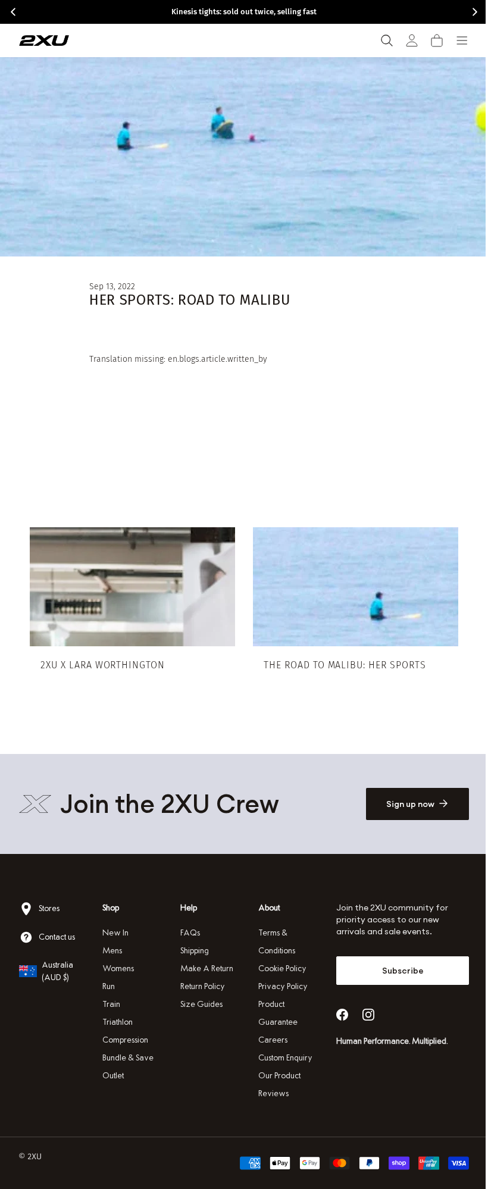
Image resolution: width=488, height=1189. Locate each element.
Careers (268, 1040)
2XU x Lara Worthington (102, 662)
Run (107, 986)
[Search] (387, 40)
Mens (111, 951)
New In (114, 933)
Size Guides (198, 1004)
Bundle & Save (126, 1058)
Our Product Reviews (275, 1085)
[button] (437, 40)
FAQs (187, 933)
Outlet (112, 1076)
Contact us (57, 937)
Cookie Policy (278, 968)
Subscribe (395, 970)
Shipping (191, 951)
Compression (124, 1040)
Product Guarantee (273, 1013)
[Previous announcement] (13, 12)
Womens (117, 968)
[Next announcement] (474, 12)
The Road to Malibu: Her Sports (340, 662)
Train (110, 1004)
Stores (49, 908)
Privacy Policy (279, 986)
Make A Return (203, 968)
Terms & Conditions (272, 942)
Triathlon (116, 1022)
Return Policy (199, 986)
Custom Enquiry (281, 1058)
